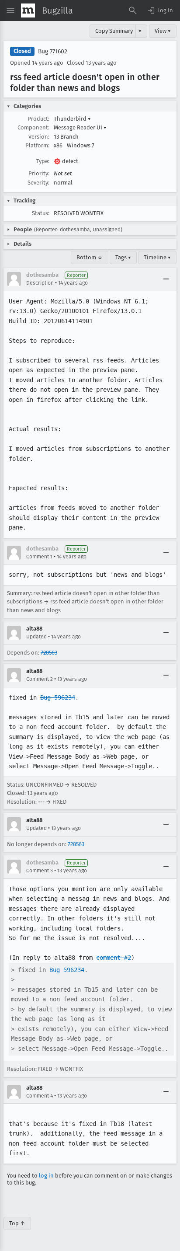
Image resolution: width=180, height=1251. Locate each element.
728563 (49, 652)
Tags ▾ (123, 257)
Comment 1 (39, 557)
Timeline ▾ (157, 257)
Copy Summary (114, 31)
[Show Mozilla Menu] (28, 10)
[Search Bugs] (133, 10)
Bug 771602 (52, 51)
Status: (40, 213)
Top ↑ (17, 1223)
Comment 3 (39, 871)
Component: (33, 127)
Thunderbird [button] (72, 118)
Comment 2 (39, 679)
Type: (42, 161)
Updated (36, 637)
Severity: (38, 182)
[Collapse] (166, 279)
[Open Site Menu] (10, 10)
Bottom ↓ (89, 257)
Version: (38, 136)
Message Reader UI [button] (80, 127)
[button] (160, 10)
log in (46, 1175)
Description (40, 283)
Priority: (38, 173)
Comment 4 (39, 1096)
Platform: (37, 145)
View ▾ (163, 31)
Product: (38, 118)
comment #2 (113, 957)
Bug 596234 (57, 697)
